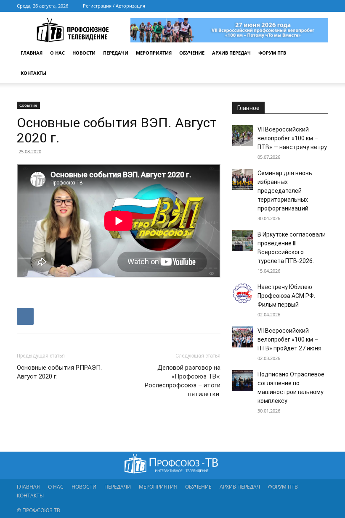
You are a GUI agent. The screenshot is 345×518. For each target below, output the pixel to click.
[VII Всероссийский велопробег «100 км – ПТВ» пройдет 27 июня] (242, 336)
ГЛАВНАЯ (31, 53)
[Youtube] (322, 6)
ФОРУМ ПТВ (272, 53)
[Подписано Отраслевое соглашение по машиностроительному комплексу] (242, 380)
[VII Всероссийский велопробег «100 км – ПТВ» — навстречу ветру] (242, 135)
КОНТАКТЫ (33, 73)
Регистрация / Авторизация (114, 6)
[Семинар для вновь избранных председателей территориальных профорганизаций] (242, 179)
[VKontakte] (308, 6)
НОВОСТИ (84, 53)
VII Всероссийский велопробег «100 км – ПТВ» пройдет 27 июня (289, 339)
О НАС (57, 53)
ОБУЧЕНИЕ (191, 53)
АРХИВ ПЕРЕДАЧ (231, 53)
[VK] (25, 316)
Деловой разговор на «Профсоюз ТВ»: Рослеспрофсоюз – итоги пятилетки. (182, 381)
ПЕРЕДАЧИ (115, 53)
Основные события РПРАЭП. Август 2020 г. (59, 372)
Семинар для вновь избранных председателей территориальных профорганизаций (284, 191)
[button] (318, 53)
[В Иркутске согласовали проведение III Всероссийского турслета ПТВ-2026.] (242, 240)
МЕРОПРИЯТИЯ (154, 53)
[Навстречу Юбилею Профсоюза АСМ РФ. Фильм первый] (242, 293)
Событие (28, 105)
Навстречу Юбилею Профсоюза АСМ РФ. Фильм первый (286, 296)
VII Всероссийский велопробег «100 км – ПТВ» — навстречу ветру (292, 138)
